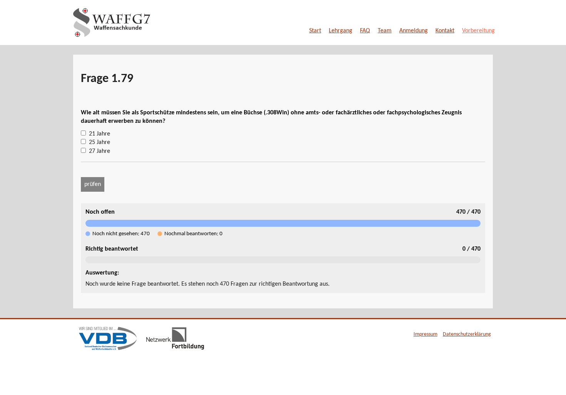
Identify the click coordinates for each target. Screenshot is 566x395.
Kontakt (444, 31)
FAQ (365, 31)
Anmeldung (413, 31)
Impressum (425, 334)
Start (315, 31)
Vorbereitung (478, 31)
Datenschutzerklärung (467, 334)
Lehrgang (340, 31)
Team (385, 31)
